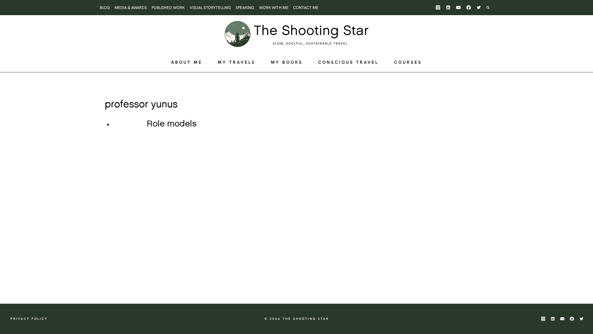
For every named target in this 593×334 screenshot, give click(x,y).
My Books (287, 62)
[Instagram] (438, 7)
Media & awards (131, 7)
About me (186, 62)
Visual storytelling (210, 7)
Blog (105, 7)
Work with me (273, 7)
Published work (168, 7)
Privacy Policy (29, 319)
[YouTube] (458, 7)
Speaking (245, 7)
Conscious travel (348, 62)
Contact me (305, 7)
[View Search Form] (491, 7)
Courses (408, 62)
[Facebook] (468, 7)
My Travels (236, 62)
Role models (171, 124)
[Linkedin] (448, 7)
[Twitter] (478, 7)
